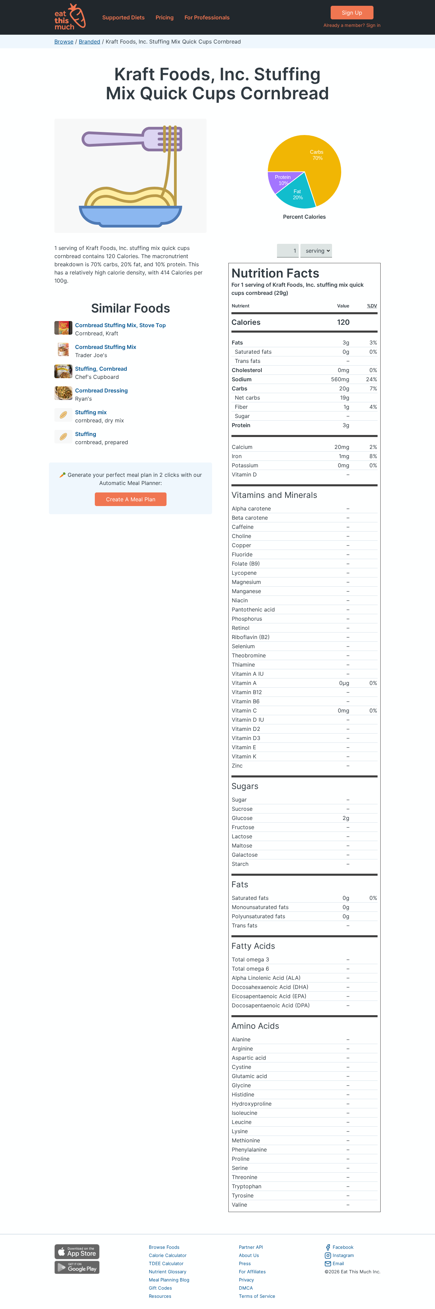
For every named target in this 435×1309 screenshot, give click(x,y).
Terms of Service (257, 1296)
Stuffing (85, 434)
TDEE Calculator (166, 1263)
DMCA (246, 1288)
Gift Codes (160, 1288)
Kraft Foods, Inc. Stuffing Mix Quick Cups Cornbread (217, 83)
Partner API (251, 1247)
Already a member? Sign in (352, 25)
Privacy (246, 1279)
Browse (63, 41)
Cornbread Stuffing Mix (105, 346)
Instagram (343, 1255)
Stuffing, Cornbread (101, 368)
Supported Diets (123, 17)
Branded (89, 41)
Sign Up (352, 12)
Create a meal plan (130, 499)
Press (245, 1263)
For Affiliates (252, 1271)
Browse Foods (164, 1247)
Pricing (165, 17)
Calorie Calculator (168, 1255)
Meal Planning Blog (169, 1279)
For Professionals (207, 17)
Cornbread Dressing (101, 390)
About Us (249, 1255)
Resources (160, 1296)
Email (338, 1263)
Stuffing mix (91, 412)
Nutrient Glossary (167, 1271)
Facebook (343, 1247)
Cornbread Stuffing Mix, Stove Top (120, 325)
